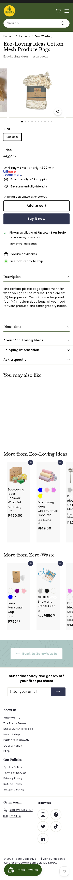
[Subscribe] (58, 691)
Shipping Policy (13, 789)
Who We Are (12, 718)
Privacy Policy (12, 778)
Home (7, 36)
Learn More (13, 175)
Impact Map (11, 734)
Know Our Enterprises (18, 729)
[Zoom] (58, 111)
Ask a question (16, 359)
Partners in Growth (16, 740)
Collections (22, 36)
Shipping (9, 196)
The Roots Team (14, 723)
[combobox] (36, 23)
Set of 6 (12, 137)
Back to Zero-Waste (39, 653)
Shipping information (21, 350)
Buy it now (36, 218)
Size (6, 129)
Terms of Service (15, 773)
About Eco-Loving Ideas (23, 340)
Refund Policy (12, 784)
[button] (36, 277)
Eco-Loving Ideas (16, 56)
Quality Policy (12, 746)
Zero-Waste (42, 36)
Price (7, 150)
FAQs (6, 751)
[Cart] (58, 11)
